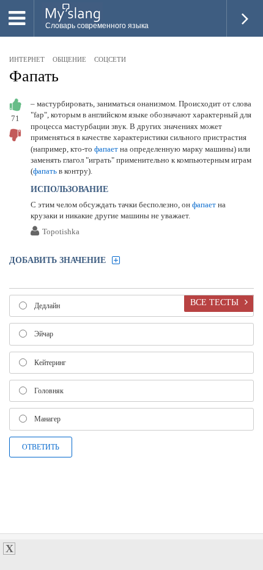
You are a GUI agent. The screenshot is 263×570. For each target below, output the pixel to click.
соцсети (110, 59)
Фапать (34, 76)
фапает (106, 149)
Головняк (49, 391)
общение (69, 59)
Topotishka (61, 232)
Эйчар (43, 334)
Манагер (47, 419)
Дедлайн (47, 306)
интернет (27, 59)
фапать (45, 171)
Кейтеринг (50, 362)
